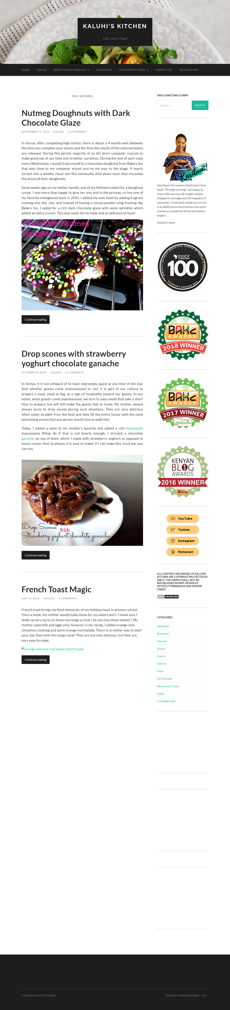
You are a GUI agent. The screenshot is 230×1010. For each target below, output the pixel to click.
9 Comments (68, 598)
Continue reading (35, 319)
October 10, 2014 (34, 372)
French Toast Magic (56, 589)
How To (161, 663)
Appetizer (163, 626)
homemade (134, 428)
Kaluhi (58, 131)
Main (160, 671)
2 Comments (74, 372)
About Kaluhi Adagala (70, 69)
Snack (160, 693)
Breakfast (163, 633)
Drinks (161, 648)
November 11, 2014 (35, 131)
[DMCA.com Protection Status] (168, 597)
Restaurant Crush (132, 69)
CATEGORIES (104, 69)
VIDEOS (41, 69)
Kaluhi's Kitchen (115, 26)
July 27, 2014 (31, 598)
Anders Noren (189, 995)
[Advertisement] (184, 741)
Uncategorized (166, 701)
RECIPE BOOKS (189, 69)
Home (25, 69)
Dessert (162, 641)
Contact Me (163, 69)
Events (161, 656)
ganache (28, 438)
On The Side (164, 678)
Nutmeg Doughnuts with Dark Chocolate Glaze (76, 117)
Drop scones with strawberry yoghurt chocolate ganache (74, 358)
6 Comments (77, 131)
